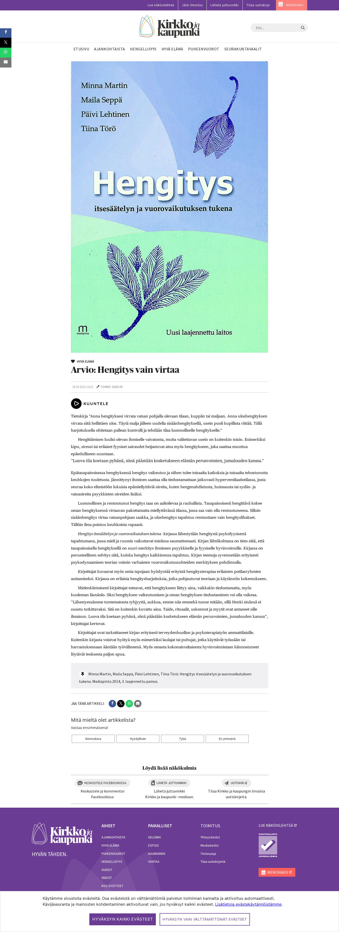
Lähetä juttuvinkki (224, 5)
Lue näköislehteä (161, 5)
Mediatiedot (210, 845)
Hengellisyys (112, 861)
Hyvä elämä (110, 845)
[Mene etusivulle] (62, 833)
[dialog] (169, 911)
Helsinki (154, 837)
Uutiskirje (239, 783)
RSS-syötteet (112, 886)
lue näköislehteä (276, 825)
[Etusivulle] (169, 26)
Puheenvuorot (113, 853)
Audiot (107, 869)
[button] (112, 703)
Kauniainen (156, 853)
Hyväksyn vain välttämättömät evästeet (205, 919)
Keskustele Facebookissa (105, 783)
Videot (107, 877)
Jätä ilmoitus (192, 5)
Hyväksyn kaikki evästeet (122, 919)
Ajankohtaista (113, 837)
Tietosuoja (208, 853)
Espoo (153, 845)
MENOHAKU (295, 5)
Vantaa (153, 861)
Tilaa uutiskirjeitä (213, 861)
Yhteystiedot (210, 837)
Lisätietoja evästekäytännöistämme (248, 904)
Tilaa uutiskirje (258, 5)
